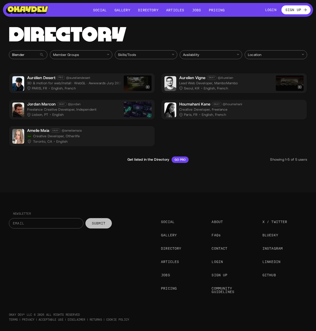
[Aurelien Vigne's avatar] (170, 83)
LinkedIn (271, 261)
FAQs (216, 235)
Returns (96, 319)
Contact (219, 248)
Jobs (165, 275)
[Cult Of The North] (138, 109)
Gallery (169, 235)
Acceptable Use (51, 319)
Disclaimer (76, 319)
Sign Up (293, 10)
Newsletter (22, 213)
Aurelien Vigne (192, 78)
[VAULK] (138, 83)
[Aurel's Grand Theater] (290, 83)
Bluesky (270, 235)
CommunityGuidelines (223, 290)
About (217, 222)
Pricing (169, 288)
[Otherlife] (29, 136)
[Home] (27, 10)
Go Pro (180, 159)
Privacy (28, 319)
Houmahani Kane (195, 104)
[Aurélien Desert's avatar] (18, 83)
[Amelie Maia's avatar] (18, 136)
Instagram (272, 248)
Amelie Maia (38, 130)
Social (168, 222)
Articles (170, 261)
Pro (61, 77)
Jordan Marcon (41, 104)
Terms (13, 319)
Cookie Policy (117, 319)
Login (217, 261)
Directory (171, 248)
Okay (212, 77)
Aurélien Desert (41, 78)
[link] (82, 83)
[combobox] (81, 54)
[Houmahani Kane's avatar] (170, 110)
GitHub (269, 275)
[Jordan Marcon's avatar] (18, 110)
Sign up (219, 275)
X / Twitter (274, 222)
